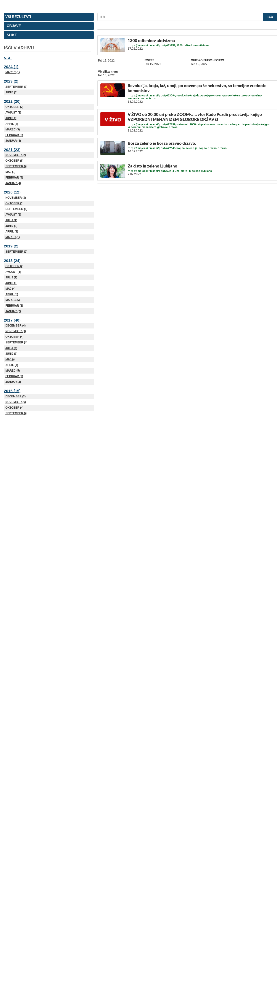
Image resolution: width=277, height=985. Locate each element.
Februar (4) (14, 177)
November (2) (15, 155)
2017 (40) (12, 320)
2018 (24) (12, 260)
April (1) (11, 231)
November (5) (15, 402)
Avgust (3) (13, 214)
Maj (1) (10, 172)
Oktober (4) (14, 336)
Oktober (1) (14, 203)
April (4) (11, 365)
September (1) (16, 86)
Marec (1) (12, 72)
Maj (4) (10, 288)
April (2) (11, 123)
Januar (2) (13, 311)
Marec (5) (12, 129)
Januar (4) (13, 140)
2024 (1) (11, 67)
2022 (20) (12, 101)
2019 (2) (11, 246)
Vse (8, 58)
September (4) (16, 166)
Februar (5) (14, 135)
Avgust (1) (13, 112)
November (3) (15, 197)
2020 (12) (12, 192)
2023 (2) (11, 81)
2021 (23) (12, 150)
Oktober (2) (14, 107)
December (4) (15, 325)
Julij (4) (11, 348)
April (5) (11, 294)
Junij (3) (11, 353)
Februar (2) (14, 305)
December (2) (15, 396)
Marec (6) (12, 300)
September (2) (16, 251)
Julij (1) (11, 220)
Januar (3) (13, 382)
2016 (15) (12, 391)
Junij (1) (11, 92)
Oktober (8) (14, 160)
